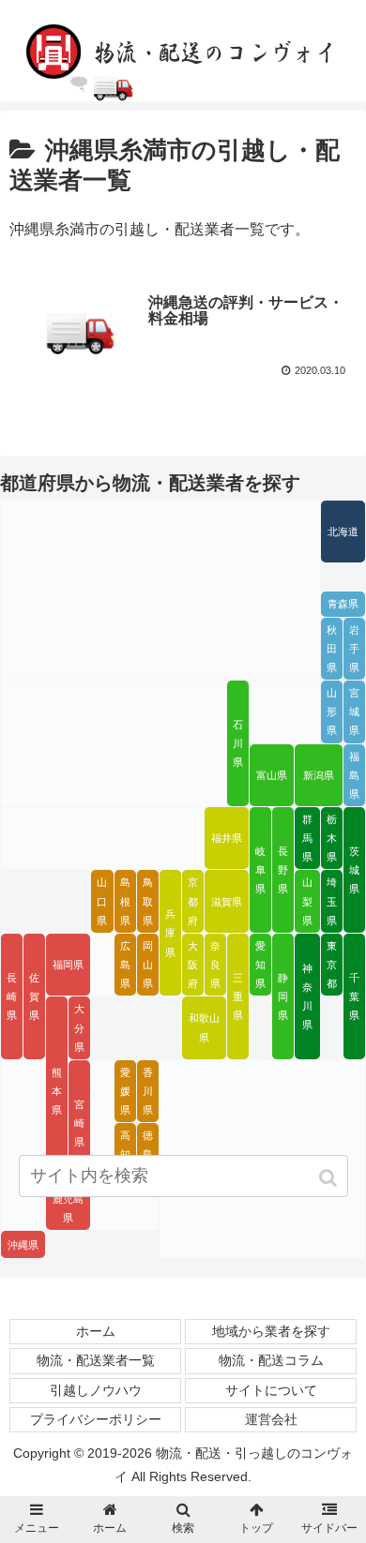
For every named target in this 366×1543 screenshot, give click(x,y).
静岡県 (283, 996)
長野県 (283, 870)
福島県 (354, 775)
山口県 (102, 900)
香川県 (148, 1091)
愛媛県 (125, 1091)
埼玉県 (332, 900)
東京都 (332, 964)
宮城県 (354, 711)
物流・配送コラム (271, 1360)
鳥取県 (148, 900)
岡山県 (148, 964)
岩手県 (354, 648)
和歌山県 (204, 1027)
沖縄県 (23, 1245)
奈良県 (215, 964)
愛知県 (260, 964)
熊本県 (57, 1091)
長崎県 (12, 996)
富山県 (271, 775)
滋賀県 (226, 901)
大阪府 (193, 964)
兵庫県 (170, 932)
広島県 (125, 964)
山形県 (332, 711)
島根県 (125, 900)
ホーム (95, 1331)
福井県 (226, 838)
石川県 (238, 743)
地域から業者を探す (271, 1331)
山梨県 (307, 900)
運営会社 (271, 1419)
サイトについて (271, 1390)
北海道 (343, 531)
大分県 (79, 1027)
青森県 (343, 603)
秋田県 (332, 648)
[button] (330, 1178)
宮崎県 (79, 1123)
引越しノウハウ (96, 1390)
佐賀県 (34, 996)
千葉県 (354, 996)
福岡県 (68, 964)
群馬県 (307, 838)
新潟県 (318, 775)
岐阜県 (260, 870)
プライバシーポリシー (95, 1419)
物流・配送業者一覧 (96, 1360)
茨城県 (354, 870)
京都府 (193, 900)
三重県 (238, 996)
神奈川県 (307, 996)
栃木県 (332, 838)
